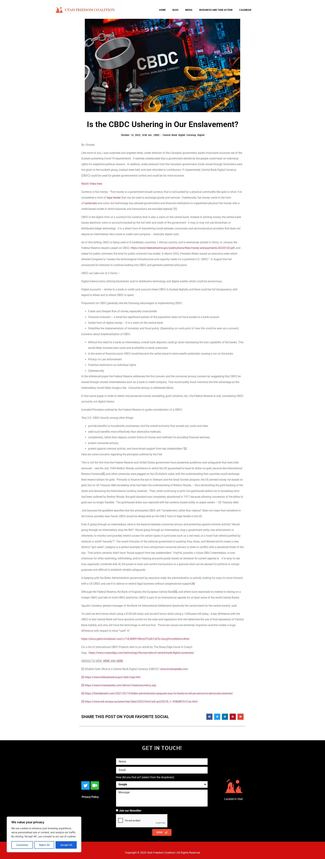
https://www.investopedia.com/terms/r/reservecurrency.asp (120, 685)
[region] (44, 834)
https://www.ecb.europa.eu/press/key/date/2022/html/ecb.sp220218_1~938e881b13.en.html (141, 701)
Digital (200, 135)
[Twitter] (85, 785)
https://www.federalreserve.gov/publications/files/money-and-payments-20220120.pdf (183, 248)
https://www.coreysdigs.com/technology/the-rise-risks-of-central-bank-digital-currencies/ (141, 652)
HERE (106, 661)
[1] (175, 209)
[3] (103, 473)
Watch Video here (91, 183)
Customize (22, 844)
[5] (175, 591)
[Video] (95, 785)
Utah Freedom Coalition (90, 10)
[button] (209, 717)
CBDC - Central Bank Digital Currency (175, 135)
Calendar (245, 9)
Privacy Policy (90, 797)
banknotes (90, 203)
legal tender (114, 197)
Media (188, 9)
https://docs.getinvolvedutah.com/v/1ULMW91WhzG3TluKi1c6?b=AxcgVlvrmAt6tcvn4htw (135, 638)
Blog (175, 9)
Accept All (66, 844)
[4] (193, 583)
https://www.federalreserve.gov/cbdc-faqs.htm (112, 677)
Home (162, 9)
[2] (185, 448)
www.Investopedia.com (174, 669)
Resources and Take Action (215, 9)
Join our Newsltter (130, 810)
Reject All (44, 844)
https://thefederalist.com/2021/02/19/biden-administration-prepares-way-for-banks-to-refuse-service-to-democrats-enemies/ (159, 693)
